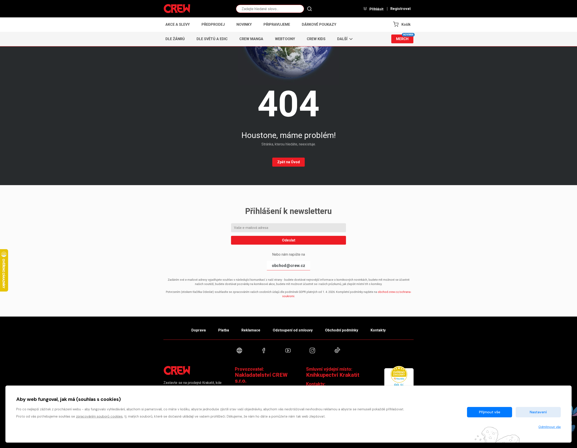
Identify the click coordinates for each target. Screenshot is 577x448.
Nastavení (538, 412)
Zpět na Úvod (288, 162)
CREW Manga (251, 39)
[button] (343, 39)
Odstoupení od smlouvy (293, 330)
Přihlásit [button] (376, 9)
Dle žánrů (175, 39)
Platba (223, 330)
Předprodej (213, 24)
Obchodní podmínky (341, 330)
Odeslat (288, 240)
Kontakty (378, 330)
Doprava (198, 330)
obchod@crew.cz (288, 265)
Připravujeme (276, 24)
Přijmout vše (489, 412)
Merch (404, 37)
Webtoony (285, 39)
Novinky (244, 24)
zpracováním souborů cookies (99, 416)
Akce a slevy (177, 24)
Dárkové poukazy (319, 24)
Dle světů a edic (212, 39)
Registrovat (400, 9)
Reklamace (250, 330)
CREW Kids (316, 39)
